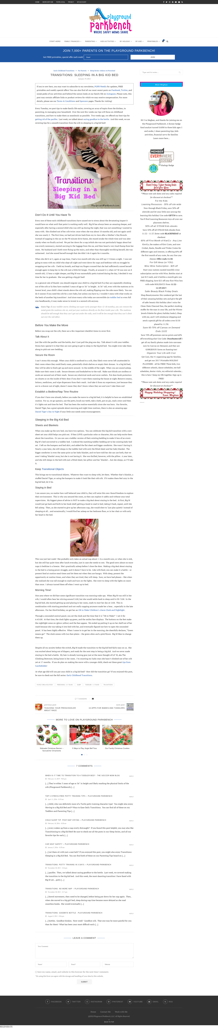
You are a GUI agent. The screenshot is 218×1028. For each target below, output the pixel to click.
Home (37, 2)
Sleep (79, 685)
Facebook (116, 90)
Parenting (90, 41)
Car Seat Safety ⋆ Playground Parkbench (67, 844)
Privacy (71, 2)
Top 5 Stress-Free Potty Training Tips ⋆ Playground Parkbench (78, 796)
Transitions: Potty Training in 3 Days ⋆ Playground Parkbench (78, 865)
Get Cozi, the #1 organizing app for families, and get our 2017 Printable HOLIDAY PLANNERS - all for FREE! (161, 360)
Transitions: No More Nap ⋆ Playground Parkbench (72, 889)
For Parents (82, 71)
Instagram (111, 93)
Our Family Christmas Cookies (117, 748)
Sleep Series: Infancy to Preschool (102, 71)
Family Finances (72, 41)
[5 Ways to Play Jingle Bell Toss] (84, 735)
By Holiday (125, 41)
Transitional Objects (53, 469)
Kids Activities (107, 41)
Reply (131, 776)
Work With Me (48, 2)
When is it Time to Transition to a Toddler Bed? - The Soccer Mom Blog (82, 775)
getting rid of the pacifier (46, 119)
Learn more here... (161, 138)
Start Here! (55, 41)
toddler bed (115, 297)
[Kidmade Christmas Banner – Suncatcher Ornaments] (52, 735)
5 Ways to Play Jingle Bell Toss (84, 748)
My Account (81, 2)
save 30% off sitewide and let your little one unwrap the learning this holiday (160, 212)
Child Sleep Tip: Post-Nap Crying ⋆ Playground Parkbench (75, 820)
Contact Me (105, 1011)
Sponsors (84, 101)
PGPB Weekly (100, 86)
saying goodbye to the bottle (96, 119)
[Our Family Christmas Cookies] (117, 735)
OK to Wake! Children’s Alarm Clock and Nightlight (101, 610)
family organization (45, 685)
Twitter (124, 90)
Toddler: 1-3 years (92, 685)
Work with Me (121, 1011)
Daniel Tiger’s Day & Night (47, 411)
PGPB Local (60, 2)
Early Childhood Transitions (64, 71)
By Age (139, 41)
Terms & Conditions (66, 101)
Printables (152, 41)
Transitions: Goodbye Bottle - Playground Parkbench (73, 913)
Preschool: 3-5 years (65, 685)
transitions (108, 685)
